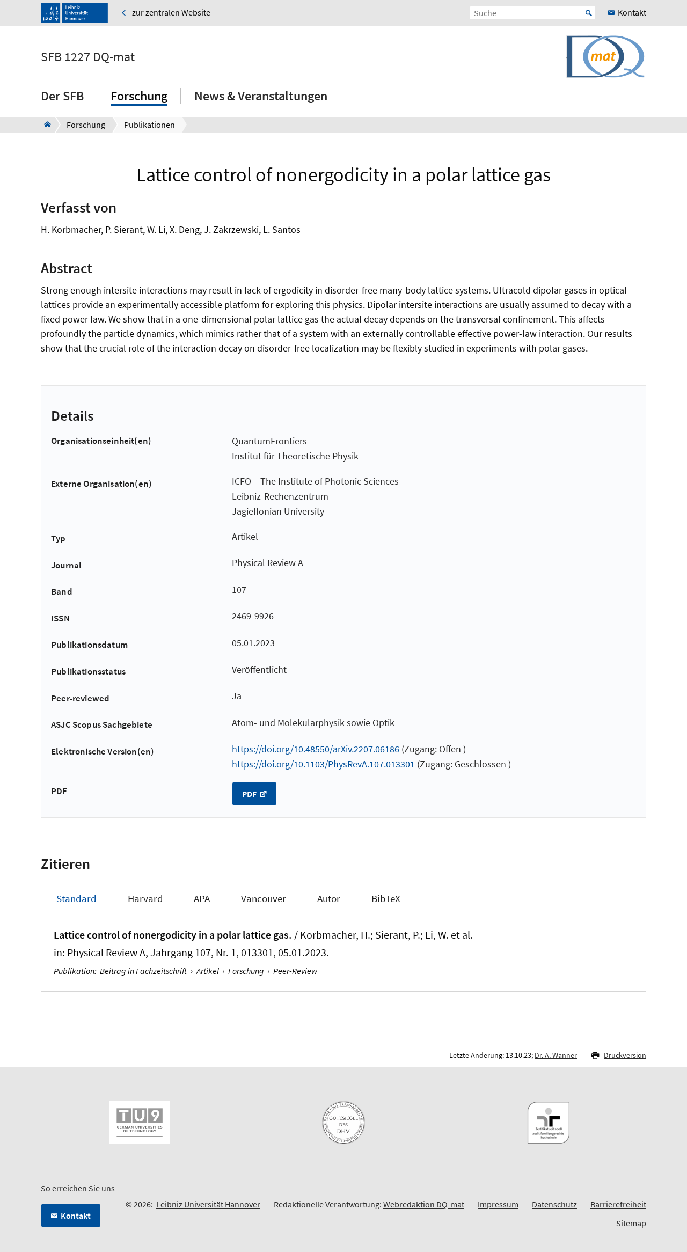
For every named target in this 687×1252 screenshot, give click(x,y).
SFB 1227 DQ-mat (88, 56)
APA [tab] (202, 898)
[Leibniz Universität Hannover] (74, 13)
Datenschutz (554, 1204)
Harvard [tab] (145, 898)
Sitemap (631, 1223)
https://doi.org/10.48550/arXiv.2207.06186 (315, 749)
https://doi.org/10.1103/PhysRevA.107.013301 (323, 764)
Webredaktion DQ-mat (423, 1204)
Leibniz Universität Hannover (208, 1204)
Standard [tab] (76, 898)
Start (588, 12)
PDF (250, 793)
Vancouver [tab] (263, 898)
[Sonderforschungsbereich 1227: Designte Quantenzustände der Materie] (44, 124)
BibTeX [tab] (385, 898)
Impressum (498, 1204)
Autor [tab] (328, 898)
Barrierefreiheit (618, 1204)
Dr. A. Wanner (556, 1055)
